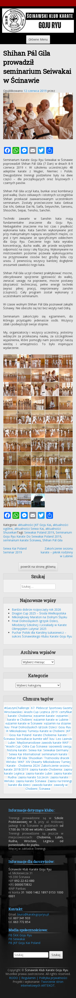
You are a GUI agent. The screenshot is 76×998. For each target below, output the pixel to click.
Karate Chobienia (44, 735)
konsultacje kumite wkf (32, 739)
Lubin (11, 743)
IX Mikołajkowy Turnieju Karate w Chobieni (35, 731)
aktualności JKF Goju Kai (34, 525)
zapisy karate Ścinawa (31, 781)
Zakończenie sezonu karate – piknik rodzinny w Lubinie (57, 552)
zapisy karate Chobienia (46, 769)
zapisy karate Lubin (39, 773)
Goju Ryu (64, 727)
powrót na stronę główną (38, 567)
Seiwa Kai (35, 750)
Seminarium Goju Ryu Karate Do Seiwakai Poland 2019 (37, 534)
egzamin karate (44, 716)
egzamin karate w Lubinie (51, 720)
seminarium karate (54, 754)
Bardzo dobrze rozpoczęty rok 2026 (36, 609)
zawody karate (42, 785)
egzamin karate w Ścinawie (23, 723)
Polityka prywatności (53, 978)
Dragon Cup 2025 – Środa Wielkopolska (39, 613)
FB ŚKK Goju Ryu (20, 935)
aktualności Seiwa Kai (29, 529)
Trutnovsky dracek (56, 758)
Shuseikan (35, 758)
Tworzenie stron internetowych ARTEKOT (42, 983)
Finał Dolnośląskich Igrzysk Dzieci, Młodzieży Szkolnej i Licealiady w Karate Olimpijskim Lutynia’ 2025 (39, 624)
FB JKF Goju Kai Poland (24, 943)
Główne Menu (38, 39)
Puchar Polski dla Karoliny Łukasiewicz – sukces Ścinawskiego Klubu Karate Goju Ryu (42, 634)
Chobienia (25, 716)
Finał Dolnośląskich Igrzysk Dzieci (34, 727)
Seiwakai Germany (55, 750)
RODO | (14, 978)
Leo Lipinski (64, 739)
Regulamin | (29, 978)
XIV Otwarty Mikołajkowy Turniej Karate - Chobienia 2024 (39, 764)
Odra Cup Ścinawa (34, 746)
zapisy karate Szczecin (33, 777)
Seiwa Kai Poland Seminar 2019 (15, 550)
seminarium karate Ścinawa (22, 540)
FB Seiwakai (16, 939)
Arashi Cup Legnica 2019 (41, 712)
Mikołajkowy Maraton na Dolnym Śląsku (39, 617)
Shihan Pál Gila (52, 540)
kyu (52, 739)
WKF (21, 762)
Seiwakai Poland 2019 (39, 532)
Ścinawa (44, 789)
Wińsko (11, 762)
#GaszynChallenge (16, 708)
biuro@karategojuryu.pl (33, 914)
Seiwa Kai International (24, 754)
